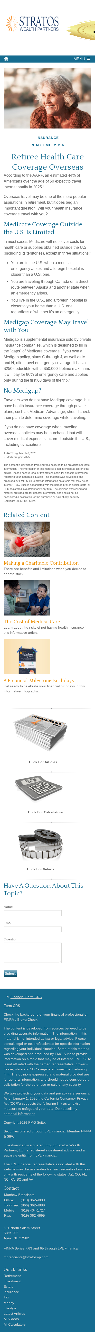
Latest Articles (14, 1313)
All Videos (11, 1319)
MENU (79, 59)
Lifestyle (10, 1308)
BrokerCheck (27, 1019)
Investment (12, 1281)
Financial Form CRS (26, 997)
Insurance (11, 1292)
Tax (6, 1297)
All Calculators (15, 1324)
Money (9, 1303)
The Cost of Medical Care (32, 622)
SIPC (11, 1136)
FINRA (86, 1131)
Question (11, 939)
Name (8, 907)
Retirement (12, 1276)
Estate (8, 1286)
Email (8, 923)
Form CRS (12, 1006)
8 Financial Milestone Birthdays (39, 680)
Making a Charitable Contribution (41, 563)
